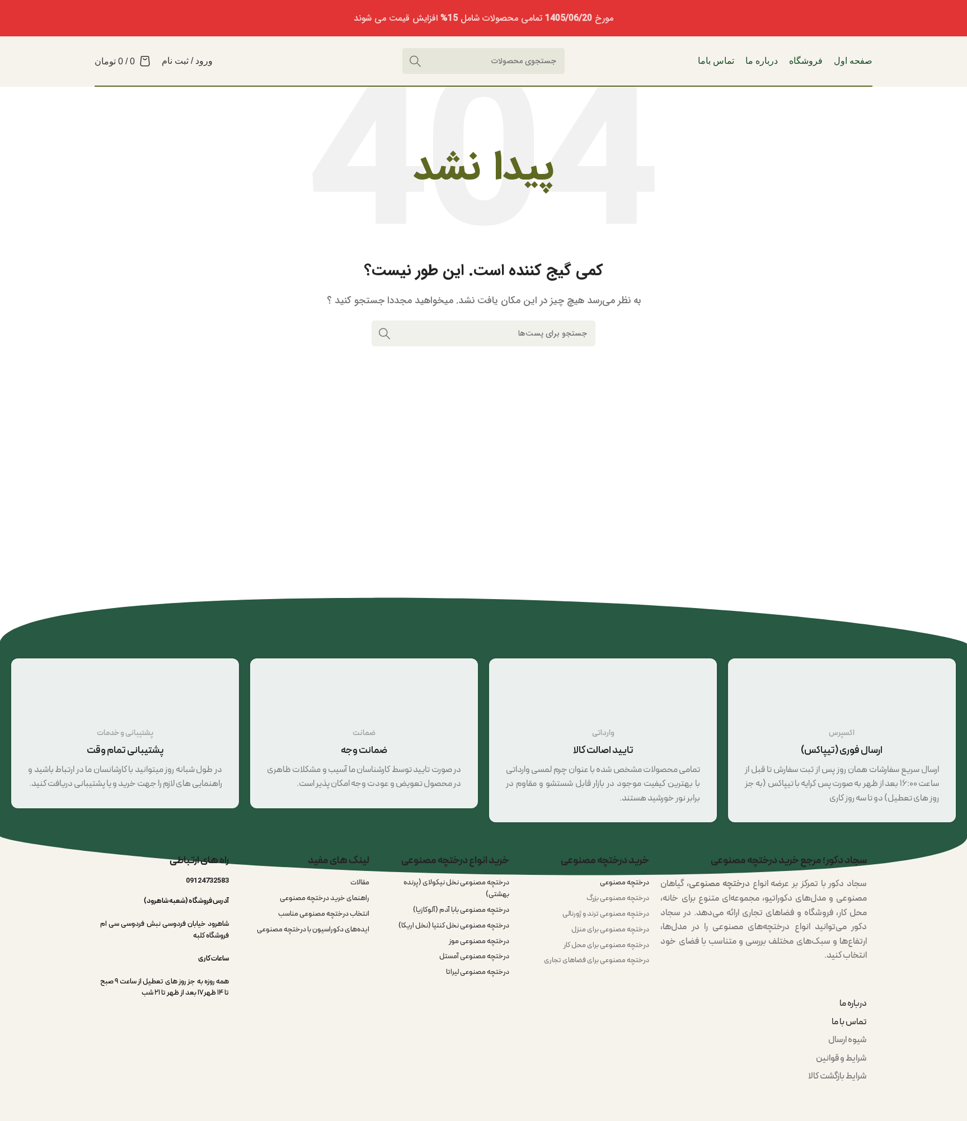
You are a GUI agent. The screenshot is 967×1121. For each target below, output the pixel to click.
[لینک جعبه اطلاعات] (842, 740)
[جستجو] (384, 333)
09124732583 (207, 881)
